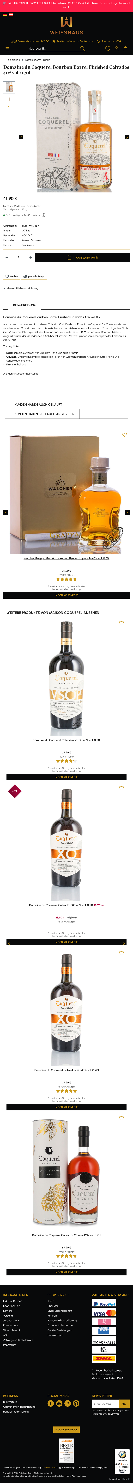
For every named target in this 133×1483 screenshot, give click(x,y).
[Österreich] (11, 14)
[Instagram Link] (67, 1403)
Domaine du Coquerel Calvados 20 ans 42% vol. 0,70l (66, 1235)
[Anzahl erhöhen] (30, 257)
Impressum (9, 1344)
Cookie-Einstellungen (60, 1330)
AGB (5, 1335)
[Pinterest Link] (76, 1403)
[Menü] (7, 48)
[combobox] (53, 48)
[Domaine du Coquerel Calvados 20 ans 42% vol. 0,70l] (66, 1173)
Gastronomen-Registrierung (19, 1406)
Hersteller (53, 1315)
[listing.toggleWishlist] (125, 435)
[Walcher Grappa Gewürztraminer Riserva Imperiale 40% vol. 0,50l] (66, 493)
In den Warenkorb (85, 257)
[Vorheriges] (21, 136)
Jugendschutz (11, 1320)
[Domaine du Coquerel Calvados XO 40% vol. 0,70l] (66, 843)
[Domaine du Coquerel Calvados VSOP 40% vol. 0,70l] (66, 678)
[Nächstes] (127, 136)
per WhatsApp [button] (36, 276)
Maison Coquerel (31, 240)
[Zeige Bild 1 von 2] (71, 189)
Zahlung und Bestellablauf (18, 1340)
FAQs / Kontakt (11, 1305)
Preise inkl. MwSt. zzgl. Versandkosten (22, 206)
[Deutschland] (5, 14)
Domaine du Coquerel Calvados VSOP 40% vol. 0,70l (67, 740)
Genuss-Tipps (55, 1335)
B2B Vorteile (10, 1401)
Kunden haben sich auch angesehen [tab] (44, 414)
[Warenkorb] (125, 48)
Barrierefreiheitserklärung (62, 1320)
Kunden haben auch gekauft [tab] (38, 405)
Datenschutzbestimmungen (109, 1410)
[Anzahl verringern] (6, 257)
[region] (66, 136)
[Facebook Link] (51, 1403)
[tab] (24, 305)
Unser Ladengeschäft (60, 1310)
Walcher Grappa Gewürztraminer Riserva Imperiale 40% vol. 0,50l (66, 558)
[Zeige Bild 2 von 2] (76, 189)
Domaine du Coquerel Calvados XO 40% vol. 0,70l (66, 905)
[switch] (122, 1471)
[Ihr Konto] (116, 48)
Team (51, 1301)
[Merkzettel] (107, 48)
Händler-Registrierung (16, 1411)
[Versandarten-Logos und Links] (105, 1357)
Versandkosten (48, 1467)
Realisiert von (114, 1479)
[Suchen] (82, 48)
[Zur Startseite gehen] (66, 25)
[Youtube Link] (59, 1403)
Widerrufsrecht (11, 1330)
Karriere (7, 1310)
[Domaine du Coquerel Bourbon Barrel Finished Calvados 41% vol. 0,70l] (74, 136)
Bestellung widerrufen (66, 1429)
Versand (8, 1315)
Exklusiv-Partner (12, 1301)
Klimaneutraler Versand (61, 1325)
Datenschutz (10, 1325)
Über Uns (53, 1305)
